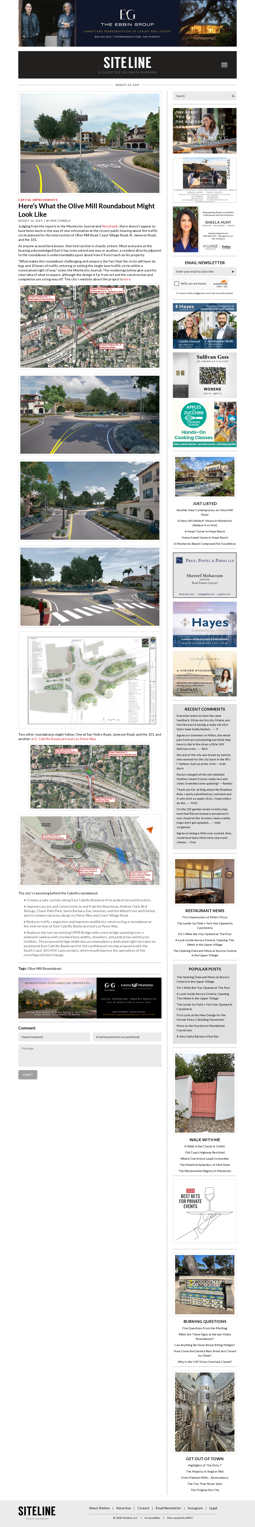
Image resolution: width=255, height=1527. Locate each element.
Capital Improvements (38, 199)
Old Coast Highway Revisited (205, 1152)
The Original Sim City (204, 1490)
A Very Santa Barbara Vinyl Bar (198, 1036)
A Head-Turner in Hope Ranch (205, 531)
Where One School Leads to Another (205, 1158)
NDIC (189, 1517)
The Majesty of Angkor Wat (205, 1471)
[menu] (224, 64)
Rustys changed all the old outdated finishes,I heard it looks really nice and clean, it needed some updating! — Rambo (204, 779)
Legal (213, 1508)
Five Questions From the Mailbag (204, 1328)
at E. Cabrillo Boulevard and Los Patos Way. (64, 739)
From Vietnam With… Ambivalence (204, 1477)
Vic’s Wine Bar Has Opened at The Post (204, 934)
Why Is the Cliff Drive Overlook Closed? (205, 1361)
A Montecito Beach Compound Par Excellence (205, 543)
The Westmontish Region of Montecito (204, 1171)
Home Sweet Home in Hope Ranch (205, 537)
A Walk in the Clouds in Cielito (204, 1146)
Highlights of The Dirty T (205, 1465)
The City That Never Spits (204, 1483)
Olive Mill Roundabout (44, 968)
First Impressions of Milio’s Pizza (204, 917)
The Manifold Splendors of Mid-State (205, 1164)
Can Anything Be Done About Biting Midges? (204, 1345)
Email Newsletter (168, 1508)
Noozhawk (110, 226)
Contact (143, 1508)
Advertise (123, 1508)
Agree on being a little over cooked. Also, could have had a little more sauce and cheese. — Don (204, 837)
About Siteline (99, 1508)
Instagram (195, 1508)
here (126, 279)
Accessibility (152, 1517)
